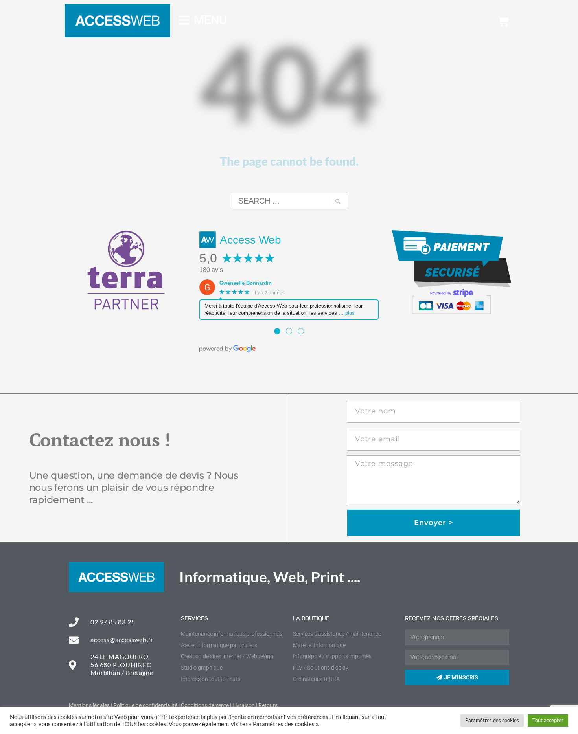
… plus (347, 313)
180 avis (211, 269)
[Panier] (503, 21)
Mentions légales (89, 705)
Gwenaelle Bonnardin (245, 283)
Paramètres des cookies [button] (492, 720)
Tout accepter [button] (547, 720)
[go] (338, 201)
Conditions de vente (205, 705)
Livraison (243, 705)
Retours (268, 705)
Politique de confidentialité (145, 705)
